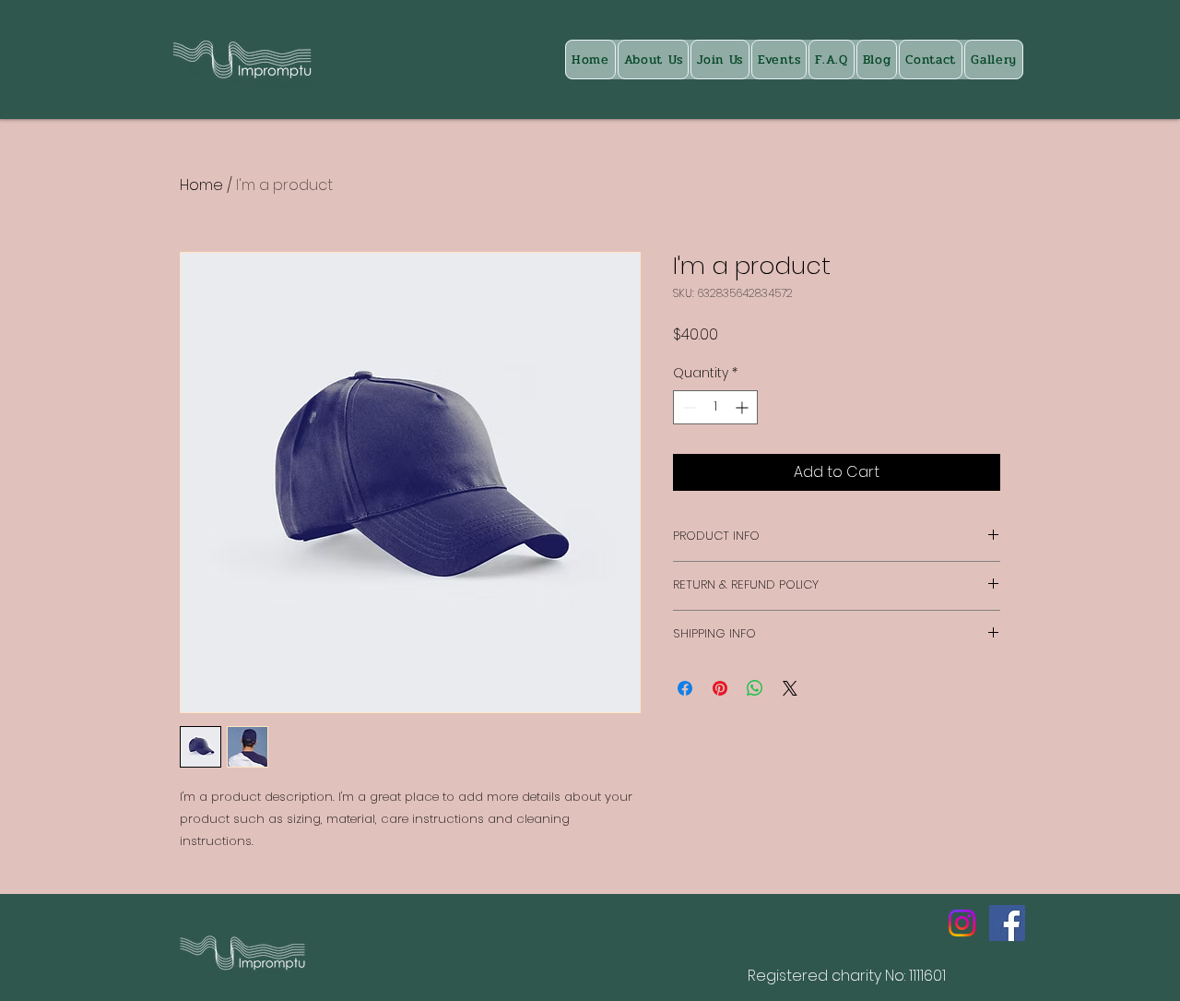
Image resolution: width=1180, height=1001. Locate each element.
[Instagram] (962, 923)
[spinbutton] (715, 407)
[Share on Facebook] (685, 688)
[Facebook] (1007, 923)
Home (201, 185)
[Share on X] (790, 688)
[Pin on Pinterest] (720, 688)
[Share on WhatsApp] (755, 688)
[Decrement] (687, 407)
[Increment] (743, 407)
